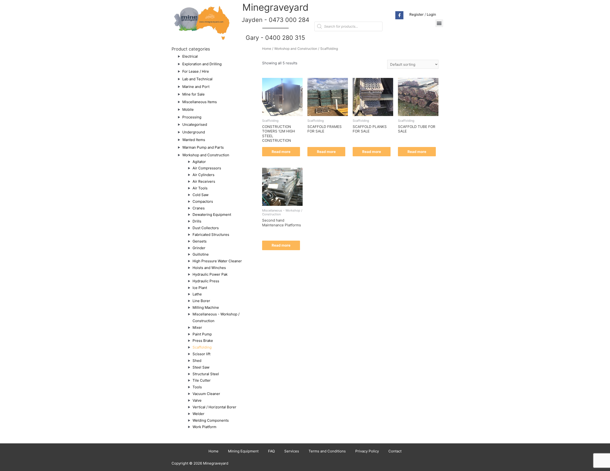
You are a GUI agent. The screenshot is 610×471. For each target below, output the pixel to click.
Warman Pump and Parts (203, 147)
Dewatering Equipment (212, 214)
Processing (191, 117)
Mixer (197, 327)
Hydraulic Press (206, 281)
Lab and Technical (197, 79)
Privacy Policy (367, 451)
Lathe (197, 294)
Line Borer (201, 301)
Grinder (199, 248)
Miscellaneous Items (199, 102)
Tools (197, 387)
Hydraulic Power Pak (210, 274)
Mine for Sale (193, 94)
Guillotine (201, 254)
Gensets (200, 241)
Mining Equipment (243, 451)
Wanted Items (193, 139)
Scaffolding (202, 347)
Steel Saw (201, 367)
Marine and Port (195, 86)
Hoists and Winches (209, 267)
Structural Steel (206, 374)
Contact (395, 451)
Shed (197, 360)
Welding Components (211, 420)
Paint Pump (202, 334)
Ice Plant (200, 287)
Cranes (199, 208)
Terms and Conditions (327, 451)
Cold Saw (200, 194)
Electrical (190, 56)
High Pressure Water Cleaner (217, 261)
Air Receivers (204, 181)
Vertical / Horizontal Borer (214, 407)
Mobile (188, 109)
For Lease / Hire (195, 71)
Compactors (203, 201)
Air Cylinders (203, 174)
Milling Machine (206, 307)
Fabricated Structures (211, 234)
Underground (193, 132)
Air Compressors (207, 168)
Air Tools (200, 188)
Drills (197, 221)
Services (291, 451)
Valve (197, 400)
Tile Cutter (202, 380)
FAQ (271, 451)
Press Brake (203, 340)
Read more (281, 151)
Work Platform (204, 427)
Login (431, 14)
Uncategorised (194, 124)
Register (416, 14)
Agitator (199, 161)
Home (266, 49)
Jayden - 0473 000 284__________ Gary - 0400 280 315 (275, 28)
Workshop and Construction (205, 155)
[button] (439, 23)
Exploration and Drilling (202, 64)
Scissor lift (201, 354)
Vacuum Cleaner (206, 393)
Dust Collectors (206, 228)
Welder (198, 413)
